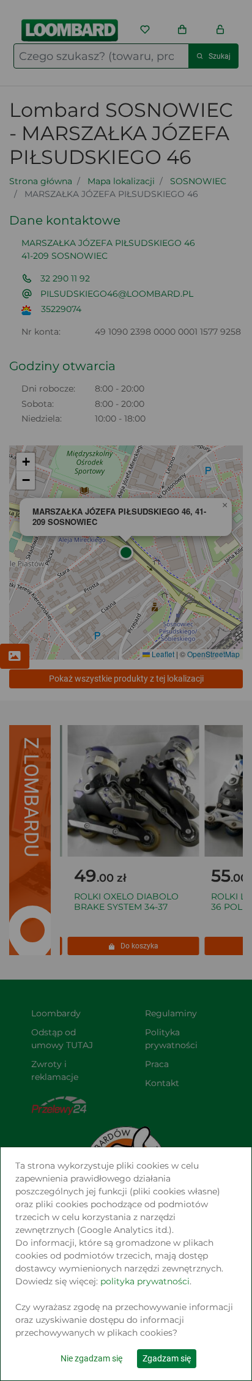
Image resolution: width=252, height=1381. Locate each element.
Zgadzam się (167, 1358)
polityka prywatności (145, 1281)
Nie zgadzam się (91, 1358)
